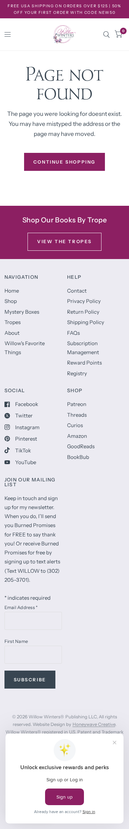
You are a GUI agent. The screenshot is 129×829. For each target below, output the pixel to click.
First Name (16, 641)
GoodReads (81, 446)
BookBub (78, 457)
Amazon (77, 436)
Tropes (12, 322)
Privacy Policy (84, 301)
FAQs (73, 333)
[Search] (106, 34)
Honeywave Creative (94, 724)
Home (11, 290)
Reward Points (84, 362)
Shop (10, 301)
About (12, 333)
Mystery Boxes (21, 311)
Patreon (76, 404)
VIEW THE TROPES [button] (64, 241)
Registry (77, 373)
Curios (75, 425)
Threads (77, 415)
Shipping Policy (85, 322)
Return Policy (83, 311)
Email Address (21, 607)
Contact (77, 290)
